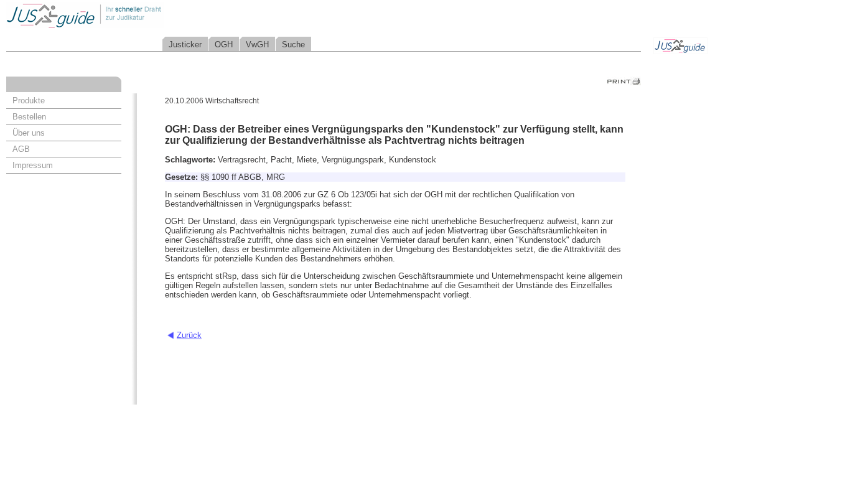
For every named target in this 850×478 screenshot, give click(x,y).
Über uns (28, 133)
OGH (224, 44)
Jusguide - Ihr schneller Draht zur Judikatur (125, 15)
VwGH (257, 44)
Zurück (189, 335)
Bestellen (29, 116)
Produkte (28, 100)
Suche (293, 44)
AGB (21, 149)
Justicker (185, 44)
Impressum (32, 165)
